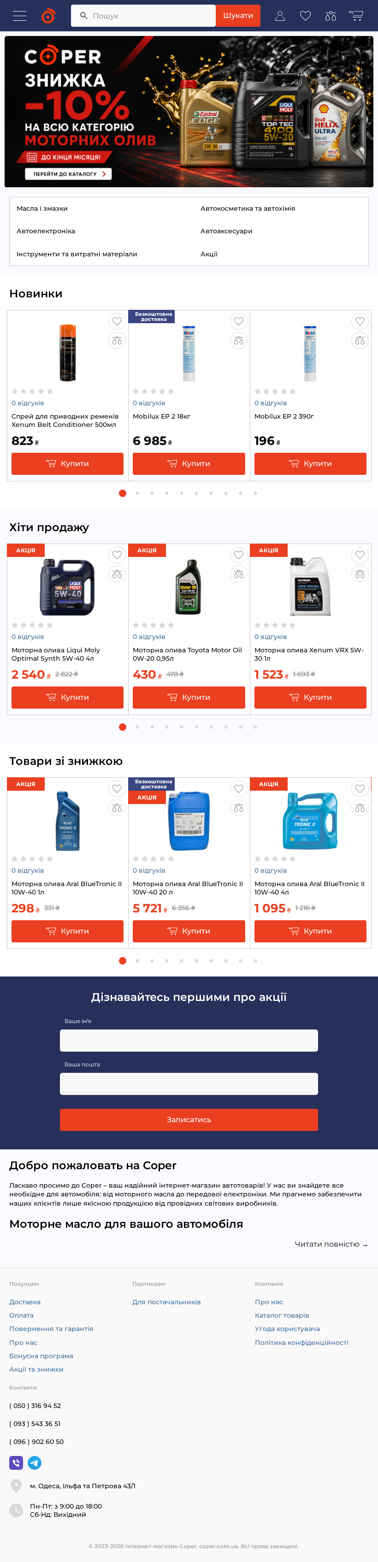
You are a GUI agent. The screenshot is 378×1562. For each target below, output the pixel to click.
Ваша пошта (82, 1064)
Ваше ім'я (78, 1021)
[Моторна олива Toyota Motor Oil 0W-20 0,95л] (189, 613)
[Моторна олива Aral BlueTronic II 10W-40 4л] (310, 846)
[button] (122, 493)
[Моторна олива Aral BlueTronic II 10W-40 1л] (67, 846)
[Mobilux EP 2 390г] (310, 379)
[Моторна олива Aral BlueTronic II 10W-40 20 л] (189, 846)
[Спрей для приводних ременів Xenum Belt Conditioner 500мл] (67, 379)
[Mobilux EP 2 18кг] (189, 379)
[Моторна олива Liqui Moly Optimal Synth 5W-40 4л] (67, 613)
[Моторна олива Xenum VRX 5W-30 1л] (310, 613)
